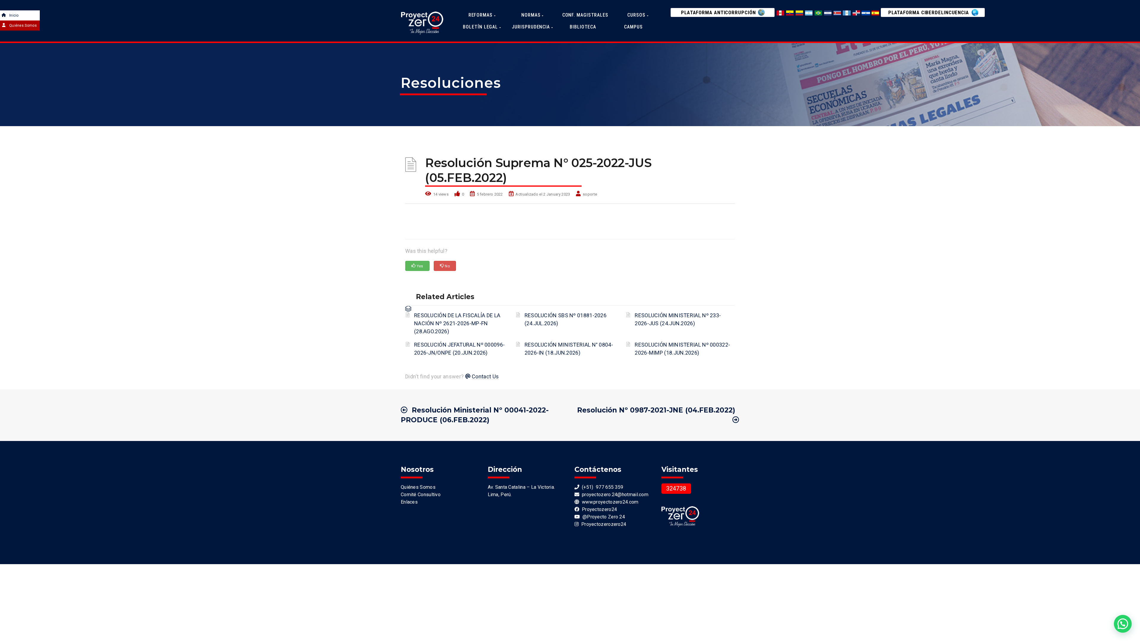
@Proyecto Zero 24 (602, 517)
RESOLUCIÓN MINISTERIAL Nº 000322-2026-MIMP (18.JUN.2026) (682, 349)
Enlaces (409, 502)
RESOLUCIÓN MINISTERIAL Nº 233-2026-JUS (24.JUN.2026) (678, 319)
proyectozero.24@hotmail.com (613, 494)
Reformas (481, 15)
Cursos (637, 15)
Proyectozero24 (598, 509)
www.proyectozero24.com (608, 502)
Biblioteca (583, 27)
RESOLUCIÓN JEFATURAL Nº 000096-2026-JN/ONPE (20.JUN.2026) (459, 349)
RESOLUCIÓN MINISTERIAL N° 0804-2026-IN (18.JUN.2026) (569, 349)
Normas (531, 15)
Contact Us (485, 376)
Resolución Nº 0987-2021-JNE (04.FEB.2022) (656, 410)
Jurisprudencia (531, 27)
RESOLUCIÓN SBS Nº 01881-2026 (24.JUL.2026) (566, 319)
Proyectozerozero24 (602, 524)
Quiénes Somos (23, 25)
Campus (633, 27)
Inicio (14, 15)
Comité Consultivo (421, 494)
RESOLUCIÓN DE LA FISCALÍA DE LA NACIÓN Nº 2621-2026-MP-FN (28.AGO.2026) (457, 323)
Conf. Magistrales (585, 15)
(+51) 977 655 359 (601, 487)
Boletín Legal (481, 27)
